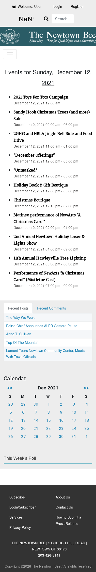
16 (61, 420)
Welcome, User (30, 6)
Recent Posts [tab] (18, 308)
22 (48, 428)
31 (74, 436)
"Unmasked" (25, 170)
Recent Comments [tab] (51, 308)
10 (74, 412)
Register (77, 6)
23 (61, 428)
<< (9, 388)
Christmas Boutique (32, 200)
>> (86, 388)
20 (23, 428)
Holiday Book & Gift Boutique (41, 185)
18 (86, 420)
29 (23, 404)
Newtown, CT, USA (25, 19)
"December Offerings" (34, 155)
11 (86, 412)
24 (74, 428)
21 (36, 428)
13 (23, 420)
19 (10, 428)
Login (57, 6)
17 (74, 420)
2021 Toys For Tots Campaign (41, 97)
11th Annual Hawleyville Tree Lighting (50, 258)
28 (10, 404)
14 (36, 420)
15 (48, 420)
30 (36, 404)
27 (23, 436)
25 (86, 428)
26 (10, 436)
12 (10, 420)
